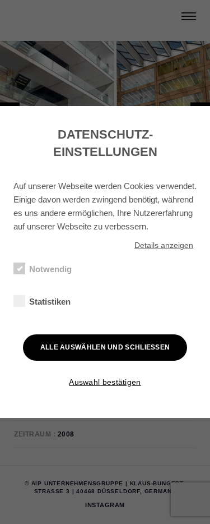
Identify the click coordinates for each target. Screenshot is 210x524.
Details (163, 245)
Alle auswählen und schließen (105, 347)
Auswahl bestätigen (105, 382)
